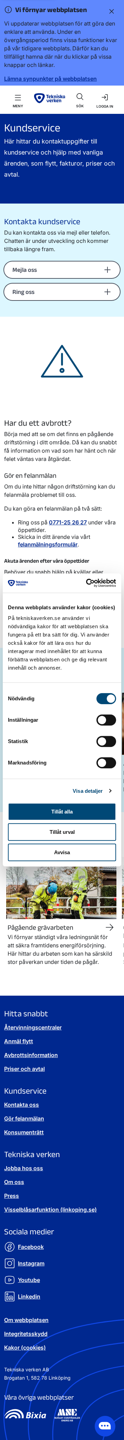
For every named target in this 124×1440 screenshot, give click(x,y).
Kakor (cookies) (25, 1347)
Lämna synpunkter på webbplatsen (50, 78)
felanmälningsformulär (48, 544)
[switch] (106, 720)
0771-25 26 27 (68, 522)
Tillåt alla (62, 812)
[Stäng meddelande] (110, 11)
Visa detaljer (88, 791)
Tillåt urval (62, 832)
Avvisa (62, 852)
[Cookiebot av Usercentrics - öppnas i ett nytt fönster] (87, 583)
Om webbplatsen (26, 1319)
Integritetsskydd (26, 1333)
